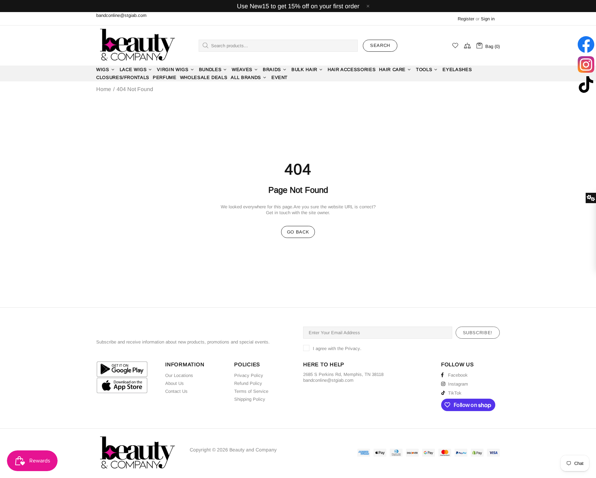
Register (466, 18)
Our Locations (179, 375)
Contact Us (176, 391)
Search (380, 45)
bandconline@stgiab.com (121, 15)
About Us (174, 383)
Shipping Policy (249, 399)
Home (103, 89)
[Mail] (354, 380)
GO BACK (298, 232)
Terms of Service (251, 391)
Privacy (352, 348)
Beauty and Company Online (137, 45)
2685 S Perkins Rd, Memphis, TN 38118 (343, 374)
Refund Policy (248, 383)
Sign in (488, 18)
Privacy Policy (248, 375)
